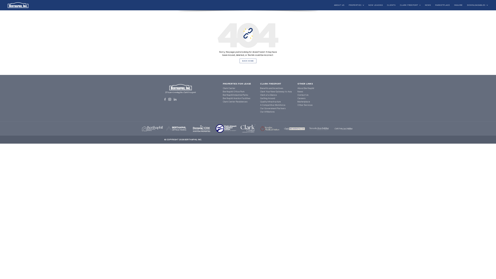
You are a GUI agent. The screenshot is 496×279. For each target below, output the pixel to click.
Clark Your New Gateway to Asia (276, 92)
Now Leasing (375, 5)
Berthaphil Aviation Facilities (236, 98)
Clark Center (229, 88)
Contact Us (303, 95)
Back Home (248, 61)
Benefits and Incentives (271, 88)
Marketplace (442, 5)
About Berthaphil (305, 88)
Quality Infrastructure (270, 102)
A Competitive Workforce (272, 105)
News (428, 5)
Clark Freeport (409, 5)
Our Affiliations (267, 112)
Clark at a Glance (268, 95)
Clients (391, 5)
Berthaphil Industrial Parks (235, 95)
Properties (355, 5)
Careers (301, 98)
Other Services (305, 105)
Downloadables (476, 5)
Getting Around (267, 98)
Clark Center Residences (235, 102)
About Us (339, 5)
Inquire (458, 5)
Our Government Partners (273, 108)
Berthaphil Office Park (234, 92)
